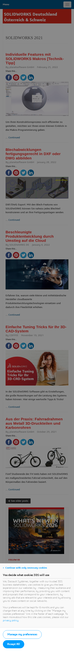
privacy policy (10, 620)
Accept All (13, 644)
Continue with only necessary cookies (26, 568)
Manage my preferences (22, 634)
